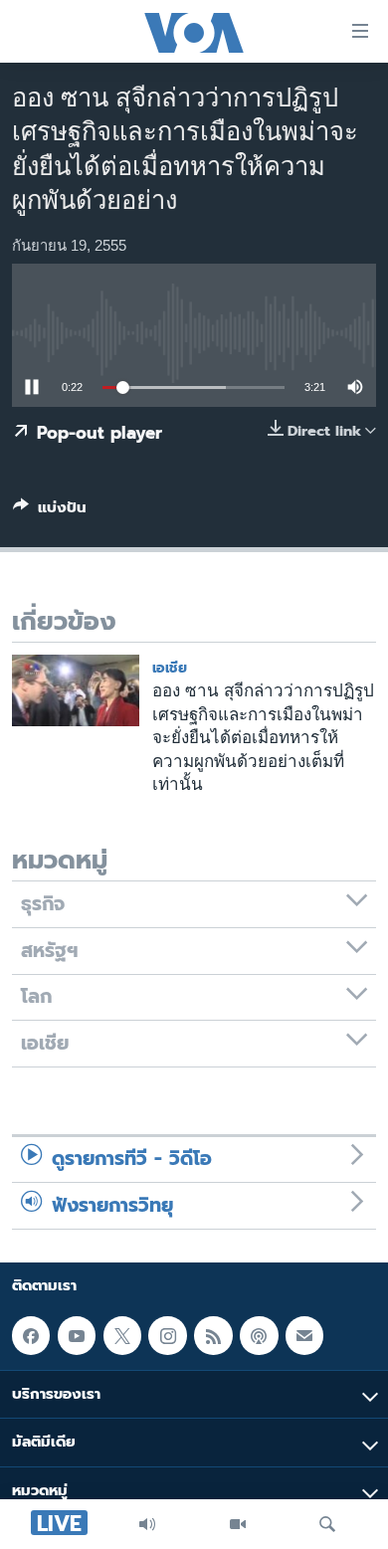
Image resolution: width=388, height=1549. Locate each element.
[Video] (238, 1524)
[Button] (50, 511)
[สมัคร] (304, 1335)
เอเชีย (169, 668)
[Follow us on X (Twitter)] (122, 1335)
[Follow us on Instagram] (167, 1335)
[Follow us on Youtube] (77, 1335)
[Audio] (147, 1524)
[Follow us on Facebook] (31, 1335)
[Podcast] (259, 1335)
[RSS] (213, 1335)
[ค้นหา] (327, 1524)
